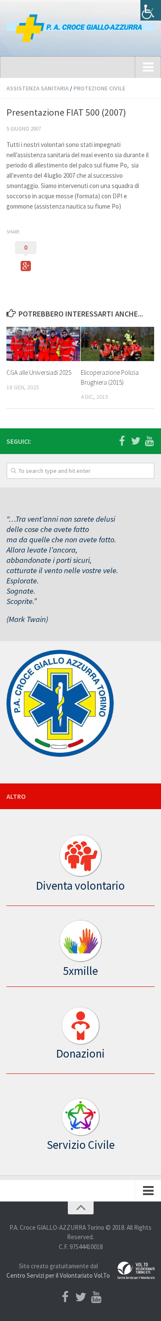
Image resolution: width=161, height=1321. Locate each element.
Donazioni (80, 1053)
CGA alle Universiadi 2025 (38, 372)
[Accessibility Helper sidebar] (150, 10)
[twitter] (136, 441)
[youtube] (149, 441)
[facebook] (122, 441)
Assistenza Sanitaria (37, 88)
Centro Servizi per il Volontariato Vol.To (58, 1275)
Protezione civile (99, 88)
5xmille (80, 970)
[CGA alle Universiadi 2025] (43, 344)
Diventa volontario (80, 885)
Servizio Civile (81, 1144)
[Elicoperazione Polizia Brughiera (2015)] (118, 344)
